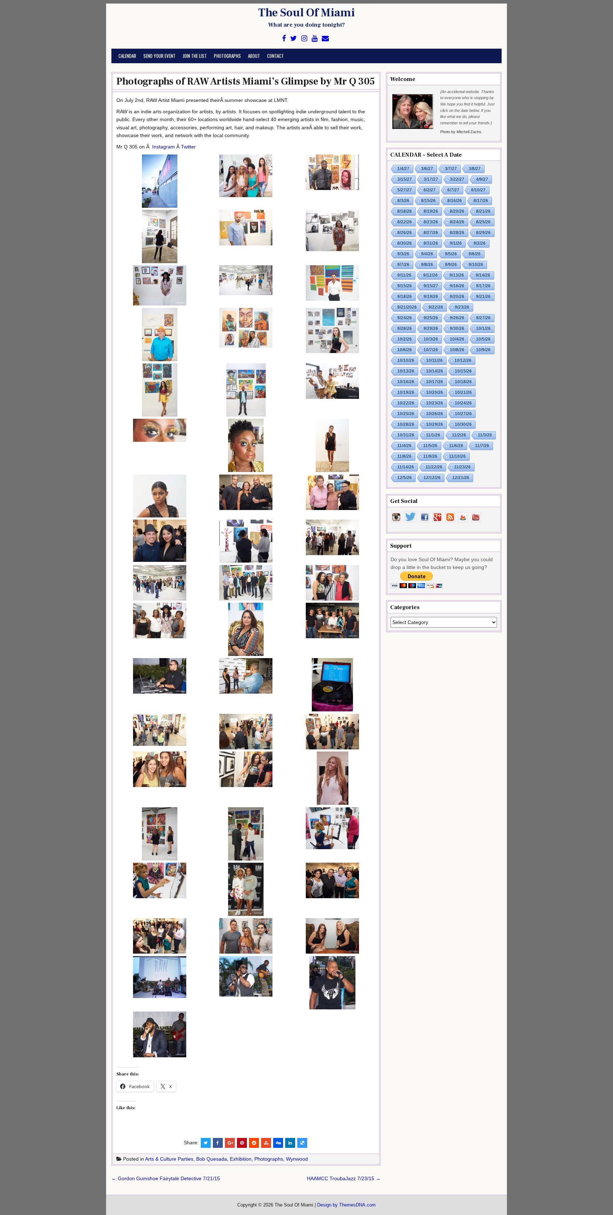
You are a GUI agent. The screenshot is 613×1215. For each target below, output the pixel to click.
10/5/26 (483, 339)
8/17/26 (481, 200)
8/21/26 (483, 211)
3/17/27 (431, 179)
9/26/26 (457, 317)
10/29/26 (434, 424)
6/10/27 (478, 190)
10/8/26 (457, 349)
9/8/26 (427, 264)
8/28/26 (457, 232)
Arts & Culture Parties (169, 1159)
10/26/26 (434, 413)
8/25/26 (483, 221)
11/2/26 (459, 435)
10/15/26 (463, 371)
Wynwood (297, 1159)
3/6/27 (427, 168)
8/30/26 (404, 243)
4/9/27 (482, 179)
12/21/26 (460, 477)
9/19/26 (431, 296)
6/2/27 (430, 190)
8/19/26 (431, 211)
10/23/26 (434, 403)
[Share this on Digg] (278, 1143)
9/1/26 (456, 243)
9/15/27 (431, 285)
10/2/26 (404, 339)
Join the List (195, 55)
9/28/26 (404, 328)
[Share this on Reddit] (254, 1143)
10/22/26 (405, 403)
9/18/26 (404, 296)
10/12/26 (462, 360)
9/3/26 (403, 253)
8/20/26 (457, 211)
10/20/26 (434, 392)
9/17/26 (483, 285)
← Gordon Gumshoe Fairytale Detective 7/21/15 (165, 1178)
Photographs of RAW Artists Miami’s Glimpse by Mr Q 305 (245, 81)
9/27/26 (483, 317)
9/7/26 (403, 264)
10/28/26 (405, 424)
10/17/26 (434, 381)
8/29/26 (483, 232)
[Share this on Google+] (230, 1143)
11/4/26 (404, 445)
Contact (275, 55)
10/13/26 (405, 371)
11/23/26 (462, 467)
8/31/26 (431, 243)
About (254, 55)
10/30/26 (463, 424)
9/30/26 (457, 328)
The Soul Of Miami (306, 12)
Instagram (163, 147)
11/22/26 (434, 467)
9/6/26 (475, 253)
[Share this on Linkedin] (290, 1143)
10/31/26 (405, 435)
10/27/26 (463, 413)
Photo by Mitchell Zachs (460, 132)
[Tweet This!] (206, 1143)
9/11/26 (404, 275)
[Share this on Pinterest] (242, 1143)
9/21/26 (483, 296)
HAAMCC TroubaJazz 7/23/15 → (344, 1178)
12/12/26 (432, 477)
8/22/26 (404, 221)
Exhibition (241, 1159)
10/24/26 (463, 403)
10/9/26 (483, 349)
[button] (159, 182)
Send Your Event (159, 55)
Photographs (227, 55)
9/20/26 (457, 296)
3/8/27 (475, 168)
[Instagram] (304, 38)
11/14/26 (405, 467)
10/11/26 (434, 360)
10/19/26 (405, 392)
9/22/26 (436, 307)
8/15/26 (428, 200)
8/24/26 (457, 221)
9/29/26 (431, 328)
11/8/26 (404, 456)
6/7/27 (453, 190)
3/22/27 (457, 179)
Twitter (188, 147)
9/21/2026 (407, 307)
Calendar (127, 55)
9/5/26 (451, 253)
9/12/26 (430, 275)
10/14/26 (434, 371)
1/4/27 (403, 168)
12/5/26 (404, 477)
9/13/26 (456, 275)
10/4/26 (457, 339)
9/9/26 (451, 264)
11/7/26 (482, 445)
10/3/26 (431, 339)
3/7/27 (451, 168)
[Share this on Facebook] (218, 1143)
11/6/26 (456, 445)
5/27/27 (404, 190)
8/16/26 (454, 200)
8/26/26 (404, 232)
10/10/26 (405, 360)
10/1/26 (483, 328)
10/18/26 (463, 381)
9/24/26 (404, 317)
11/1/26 (433, 435)
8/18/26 (404, 211)
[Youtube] (314, 38)
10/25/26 (405, 413)
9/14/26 (483, 275)
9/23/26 (462, 307)
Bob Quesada (211, 1159)
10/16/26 (405, 381)
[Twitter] (293, 38)
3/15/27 (404, 179)
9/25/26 (431, 317)
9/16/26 (457, 285)
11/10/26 (457, 456)
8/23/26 (431, 221)
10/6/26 (404, 349)
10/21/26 (463, 392)
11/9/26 (430, 456)
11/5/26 (430, 445)
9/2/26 (480, 243)
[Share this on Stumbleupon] (266, 1143)
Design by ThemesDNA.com (346, 1205)
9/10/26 (476, 264)
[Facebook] (284, 38)
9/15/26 (404, 285)
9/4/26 (427, 253)
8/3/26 (403, 200)
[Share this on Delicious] (302, 1143)
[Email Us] (325, 38)
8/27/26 (431, 232)
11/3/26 (485, 435)
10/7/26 (431, 349)
